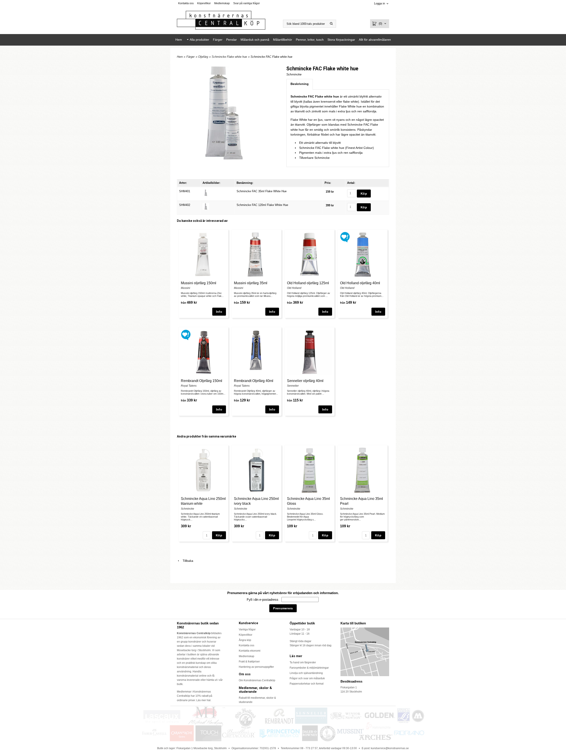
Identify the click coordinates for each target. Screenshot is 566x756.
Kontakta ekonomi (249, 650)
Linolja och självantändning (306, 673)
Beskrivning (300, 84)
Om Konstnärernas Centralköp (257, 680)
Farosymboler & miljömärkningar (309, 667)
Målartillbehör (282, 39)
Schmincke (294, 74)
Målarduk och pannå (255, 39)
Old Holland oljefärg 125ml (308, 283)
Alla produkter (199, 39)
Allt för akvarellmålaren (375, 39)
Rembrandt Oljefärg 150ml (201, 381)
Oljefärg (203, 56)
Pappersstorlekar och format (306, 683)
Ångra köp (245, 640)
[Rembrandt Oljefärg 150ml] (186, 334)
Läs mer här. (203, 700)
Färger (217, 39)
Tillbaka (186, 560)
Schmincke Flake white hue (229, 56)
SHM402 (184, 205)
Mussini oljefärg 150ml (198, 283)
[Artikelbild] (206, 192)
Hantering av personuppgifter (256, 666)
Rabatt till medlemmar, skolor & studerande (257, 700)
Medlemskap (222, 3)
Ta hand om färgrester (303, 662)
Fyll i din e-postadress (263, 599)
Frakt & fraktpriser (249, 661)
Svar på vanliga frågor (246, 3)
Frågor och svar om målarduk (307, 678)
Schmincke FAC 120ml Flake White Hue (262, 205)
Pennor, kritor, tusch (310, 39)
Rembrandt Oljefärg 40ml (253, 381)
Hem (178, 39)
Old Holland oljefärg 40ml (360, 283)
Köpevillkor (204, 3)
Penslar (231, 39)
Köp (219, 535)
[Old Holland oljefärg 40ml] (345, 237)
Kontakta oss (186, 3)
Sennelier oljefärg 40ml (305, 381)
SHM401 (184, 191)
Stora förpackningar (341, 39)
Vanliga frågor (247, 629)
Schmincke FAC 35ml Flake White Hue (262, 191)
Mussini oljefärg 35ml (250, 283)
